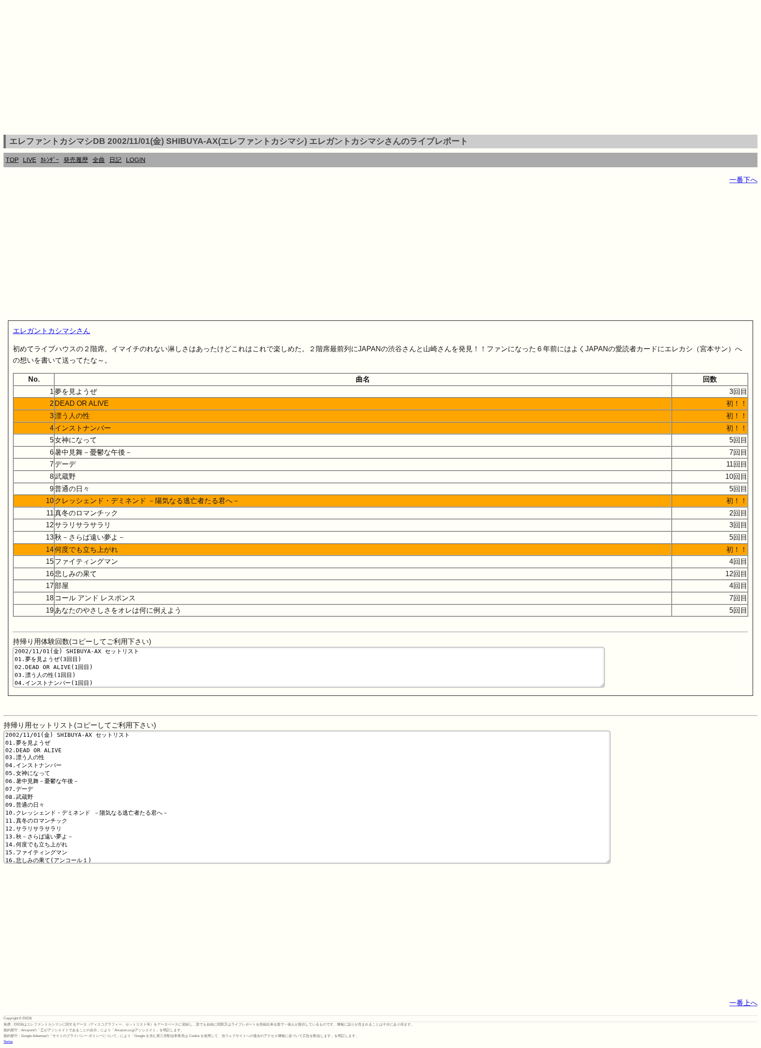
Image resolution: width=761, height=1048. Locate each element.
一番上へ (743, 1003)
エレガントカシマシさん (51, 331)
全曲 (98, 159)
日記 (115, 159)
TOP (12, 159)
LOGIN (135, 159)
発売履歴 (75, 159)
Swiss (8, 1042)
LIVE (29, 159)
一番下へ (743, 180)
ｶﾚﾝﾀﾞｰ (50, 159)
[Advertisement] (380, 68)
